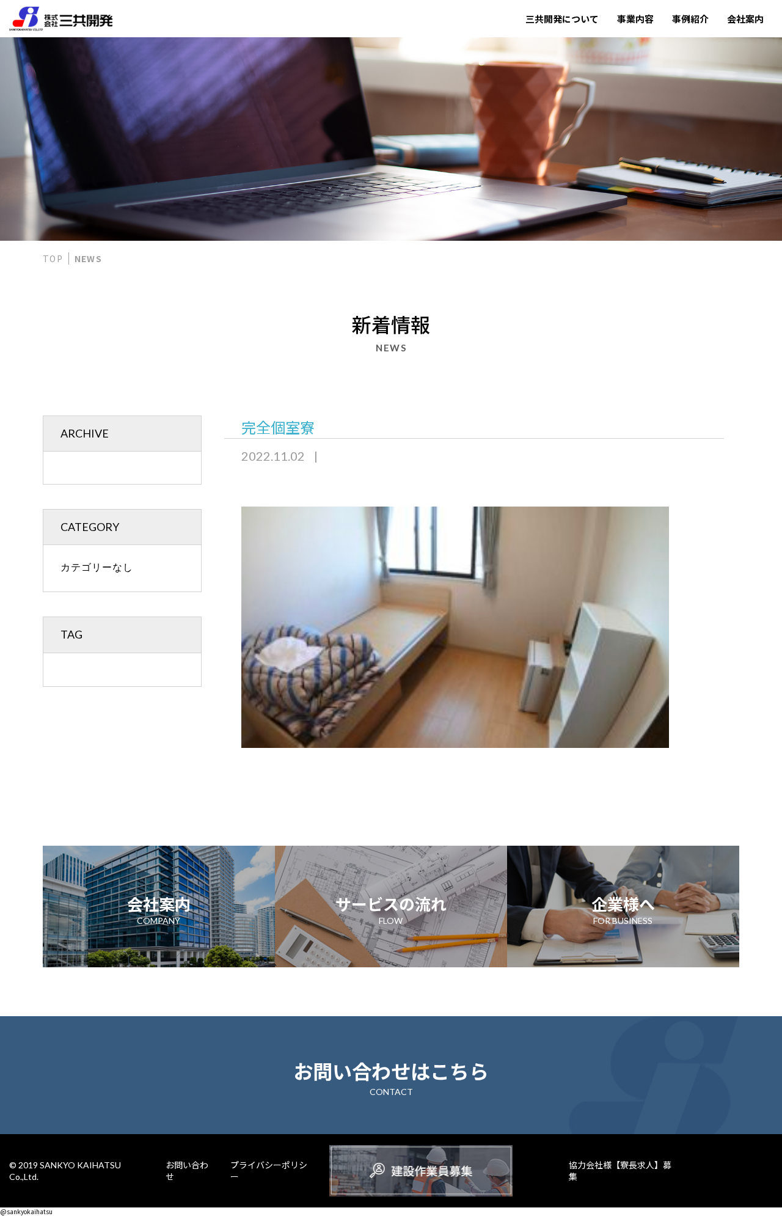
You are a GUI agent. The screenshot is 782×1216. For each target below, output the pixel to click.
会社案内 (745, 18)
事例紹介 (690, 18)
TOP (53, 258)
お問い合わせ (187, 1171)
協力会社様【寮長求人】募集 (620, 1171)
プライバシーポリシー (268, 1171)
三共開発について (562, 18)
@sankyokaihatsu (26, 1211)
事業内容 (635, 18)
